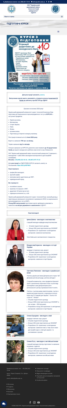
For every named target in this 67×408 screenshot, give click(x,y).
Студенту (10, 386)
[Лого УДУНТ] (55, 9)
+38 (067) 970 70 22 (34, 160)
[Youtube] (51, 1)
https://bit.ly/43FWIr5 (24, 165)
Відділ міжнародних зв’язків (44, 373)
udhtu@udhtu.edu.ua (16, 378)
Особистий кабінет (42, 380)
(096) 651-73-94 (25, 2)
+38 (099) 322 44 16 (21, 160)
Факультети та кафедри (43, 371)
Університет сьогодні (43, 368)
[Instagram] (48, 1)
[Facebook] (46, 1)
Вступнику (11, 384)
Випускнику (11, 389)
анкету (42, 95)
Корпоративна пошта (14, 394)
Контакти (10, 391)
